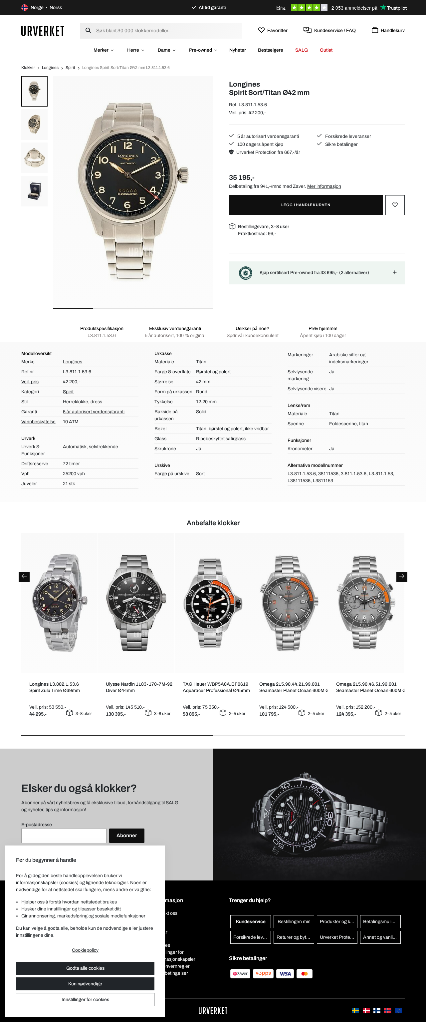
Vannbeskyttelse (38, 421)
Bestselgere (270, 50)
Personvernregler (171, 966)
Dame (164, 50)
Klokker (28, 67)
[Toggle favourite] (395, 205)
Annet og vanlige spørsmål (382, 937)
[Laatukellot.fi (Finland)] (377, 1010)
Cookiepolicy (85, 950)
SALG (301, 50)
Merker (101, 50)
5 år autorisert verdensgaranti (267, 136)
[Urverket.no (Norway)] (388, 1010)
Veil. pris (30, 381)
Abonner (126, 835)
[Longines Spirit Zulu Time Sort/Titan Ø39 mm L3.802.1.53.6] (59, 603)
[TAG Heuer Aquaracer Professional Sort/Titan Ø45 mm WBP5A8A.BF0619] (213, 603)
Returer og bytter (294, 937)
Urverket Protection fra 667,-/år (268, 152)
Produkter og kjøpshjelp (338, 921)
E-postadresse (36, 824)
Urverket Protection (338, 937)
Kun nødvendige (85, 983)
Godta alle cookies (85, 968)
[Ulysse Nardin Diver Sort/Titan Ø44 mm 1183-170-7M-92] (136, 603)
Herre (133, 50)
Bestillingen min (294, 921)
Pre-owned (200, 50)
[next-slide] (401, 577)
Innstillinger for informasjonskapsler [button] (174, 956)
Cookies (161, 945)
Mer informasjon (324, 186)
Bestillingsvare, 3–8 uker (263, 226)
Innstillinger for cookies (85, 999)
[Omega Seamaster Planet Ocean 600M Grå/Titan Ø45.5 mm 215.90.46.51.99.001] (366, 603)
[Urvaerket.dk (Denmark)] (367, 1010)
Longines (50, 67)
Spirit (70, 67)
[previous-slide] (24, 577)
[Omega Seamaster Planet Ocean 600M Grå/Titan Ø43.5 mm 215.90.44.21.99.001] (289, 602)
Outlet (326, 50)
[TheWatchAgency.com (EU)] (398, 1010)
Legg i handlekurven (305, 205)
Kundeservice (251, 921)
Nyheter (237, 50)
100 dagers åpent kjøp (259, 144)
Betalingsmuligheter (382, 921)
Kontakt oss (165, 913)
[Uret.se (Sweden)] (356, 1010)
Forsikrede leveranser (347, 136)
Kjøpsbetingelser (170, 973)
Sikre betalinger (341, 144)
